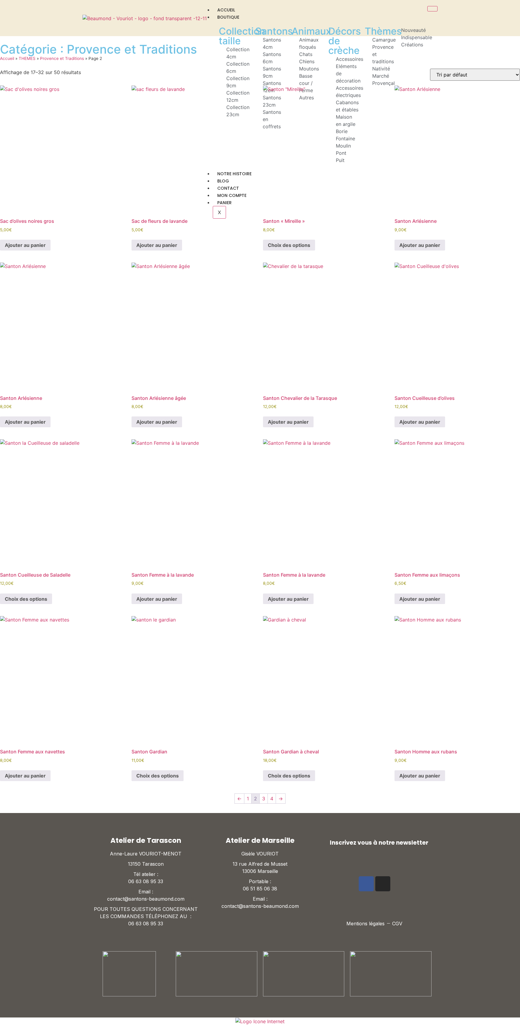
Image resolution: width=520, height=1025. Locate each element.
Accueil (226, 10)
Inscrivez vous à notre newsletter (379, 843)
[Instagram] (382, 883)
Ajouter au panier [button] (25, 245)
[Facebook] (366, 883)
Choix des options (289, 245)
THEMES (27, 58)
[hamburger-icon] (432, 8)
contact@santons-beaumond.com (145, 899)
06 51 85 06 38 (260, 889)
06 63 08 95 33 (145, 881)
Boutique (228, 17)
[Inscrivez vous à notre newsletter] (324, 843)
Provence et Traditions (62, 58)
